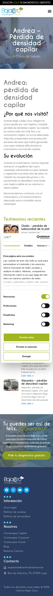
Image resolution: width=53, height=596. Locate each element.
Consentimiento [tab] (11, 245)
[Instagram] (13, 490)
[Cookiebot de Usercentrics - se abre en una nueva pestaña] (37, 237)
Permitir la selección (26, 346)
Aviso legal (10, 507)
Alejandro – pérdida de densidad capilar (34, 382)
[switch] (45, 305)
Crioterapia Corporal (16, 537)
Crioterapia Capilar (15, 533)
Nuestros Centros (13, 551)
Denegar (26, 356)
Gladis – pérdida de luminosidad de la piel (35, 227)
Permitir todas (26, 337)
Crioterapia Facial (14, 542)
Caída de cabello (28, 56)
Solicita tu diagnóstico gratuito (26, 2)
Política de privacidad (17, 516)
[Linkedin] (26, 490)
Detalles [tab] (28, 245)
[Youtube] (20, 490)
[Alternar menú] (50, 11)
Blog (6, 546)
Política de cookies (15, 512)
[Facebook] (7, 490)
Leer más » (27, 375)
